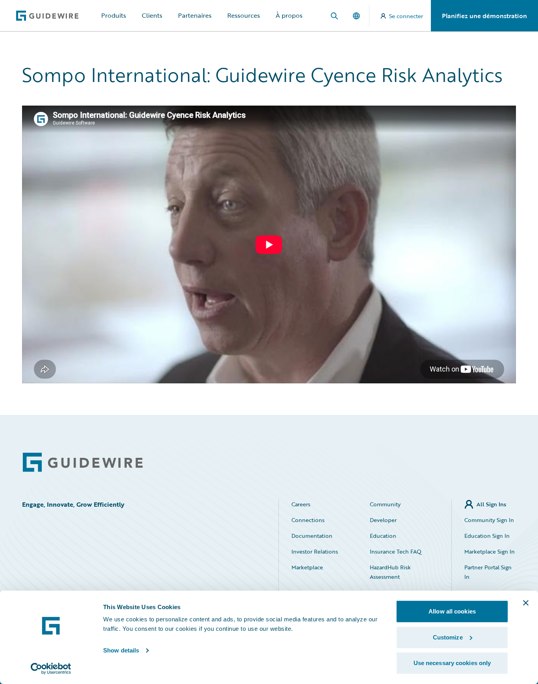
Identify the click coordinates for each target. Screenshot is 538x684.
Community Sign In (489, 520)
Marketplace (307, 567)
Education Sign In (487, 536)
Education (383, 536)
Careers (300, 504)
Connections (308, 520)
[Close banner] (526, 603)
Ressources (243, 15)
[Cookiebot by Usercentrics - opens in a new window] (51, 669)
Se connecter (406, 16)
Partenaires (194, 15)
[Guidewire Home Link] (82, 462)
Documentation (311, 536)
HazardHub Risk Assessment (390, 572)
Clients (152, 15)
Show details (121, 650)
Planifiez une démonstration (484, 15)
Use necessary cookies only (452, 663)
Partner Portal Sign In (488, 572)
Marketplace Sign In (489, 551)
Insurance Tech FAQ (395, 551)
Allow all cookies (452, 611)
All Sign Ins (491, 504)
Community (385, 504)
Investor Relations (314, 551)
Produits (113, 15)
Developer (383, 520)
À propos (289, 15)
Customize (448, 637)
